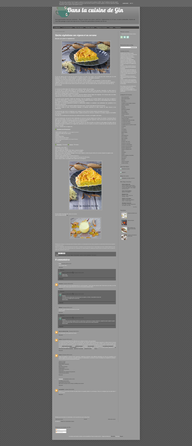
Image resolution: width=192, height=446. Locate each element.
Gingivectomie (62, 368)
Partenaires (118, 27)
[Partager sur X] (61, 253)
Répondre (61, 267)
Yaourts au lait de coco (132, 213)
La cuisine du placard (126, 123)
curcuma (68, 255)
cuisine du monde (125, 161)
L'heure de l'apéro (125, 118)
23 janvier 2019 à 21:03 (66, 263)
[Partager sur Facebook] (63, 253)
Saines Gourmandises (126, 191)
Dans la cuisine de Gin (67, 272)
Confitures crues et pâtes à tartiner (128, 103)
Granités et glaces (125, 114)
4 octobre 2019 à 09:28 (69, 389)
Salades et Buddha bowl (126, 149)
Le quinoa (124, 126)
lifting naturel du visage (67, 346)
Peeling (60, 365)
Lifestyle (111, 27)
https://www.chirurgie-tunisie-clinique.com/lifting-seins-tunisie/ (71, 383)
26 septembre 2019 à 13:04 (69, 379)
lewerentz (61, 283)
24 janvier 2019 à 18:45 (79, 272)
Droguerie (124, 107)
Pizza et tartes (76, 255)
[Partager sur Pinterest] (64, 253)
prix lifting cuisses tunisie (64, 380)
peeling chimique (79, 346)
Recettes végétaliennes (126, 147)
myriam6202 (61, 389)
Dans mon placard (79, 27)
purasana (81, 255)
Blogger (121, 436)
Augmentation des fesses (64, 369)
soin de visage (91, 346)
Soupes (123, 153)
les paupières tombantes (108, 346)
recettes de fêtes (125, 163)
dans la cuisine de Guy (64, 331)
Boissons (123, 100)
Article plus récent (59, 419)
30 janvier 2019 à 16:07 (67, 339)
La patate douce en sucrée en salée (129, 124)
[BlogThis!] (60, 253)
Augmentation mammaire (64, 364)
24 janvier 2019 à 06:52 (68, 283)
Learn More (125, 3)
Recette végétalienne (87, 255)
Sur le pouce (94, 255)
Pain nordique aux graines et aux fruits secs (132, 228)
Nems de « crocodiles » (126, 192)
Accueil (85, 419)
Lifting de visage (62, 361)
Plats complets (124, 138)
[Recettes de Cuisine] (125, 168)
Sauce (123, 150)
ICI (67, 215)
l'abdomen (76, 348)
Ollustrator (113, 436)
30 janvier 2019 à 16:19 (67, 354)
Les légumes (124, 130)
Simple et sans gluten (126, 198)
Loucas (60, 339)
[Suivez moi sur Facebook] (121, 38)
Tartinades (124, 158)
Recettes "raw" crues (126, 141)
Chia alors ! (124, 101)
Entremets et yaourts (126, 109)
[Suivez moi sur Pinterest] (128, 38)
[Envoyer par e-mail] (59, 253)
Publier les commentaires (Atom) (67, 421)
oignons (72, 255)
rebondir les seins (88, 348)
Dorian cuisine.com (126, 184)
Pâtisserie (124, 140)
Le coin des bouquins (67, 27)
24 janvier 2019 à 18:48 (79, 294)
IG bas (123, 115)
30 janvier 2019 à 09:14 (74, 331)
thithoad (60, 307)
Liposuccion (61, 370)
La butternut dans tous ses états (128, 120)
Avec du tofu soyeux (63, 255)
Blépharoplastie (62, 363)
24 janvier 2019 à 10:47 (67, 307)
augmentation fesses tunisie (64, 382)
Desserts (123, 106)
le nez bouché (73, 347)
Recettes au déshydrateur (127, 144)
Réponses (62, 270)
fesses (95, 348)
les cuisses (81, 348)
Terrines (123, 159)
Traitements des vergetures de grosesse (67, 371)
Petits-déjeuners (125, 135)
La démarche (57, 27)
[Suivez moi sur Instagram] (124, 38)
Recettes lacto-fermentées (127, 146)
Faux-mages (124, 111)
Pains (123, 133)
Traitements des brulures (64, 373)
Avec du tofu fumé (125, 97)
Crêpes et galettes (125, 104)
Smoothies (124, 152)
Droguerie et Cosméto (101, 27)
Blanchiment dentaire (63, 366)
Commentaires (60, 432)
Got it (131, 3)
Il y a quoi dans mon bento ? (127, 117)
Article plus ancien (112, 419)
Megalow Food (125, 194)
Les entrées (124, 129)
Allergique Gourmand (126, 203)
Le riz (123, 127)
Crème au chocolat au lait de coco (132, 235)
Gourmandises (125, 112)
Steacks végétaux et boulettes (128, 155)
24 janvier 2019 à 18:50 (79, 317)
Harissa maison (131, 220)
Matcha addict (124, 132)
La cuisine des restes (126, 121)
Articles (58, 429)
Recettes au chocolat (126, 143)
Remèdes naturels (90, 27)
